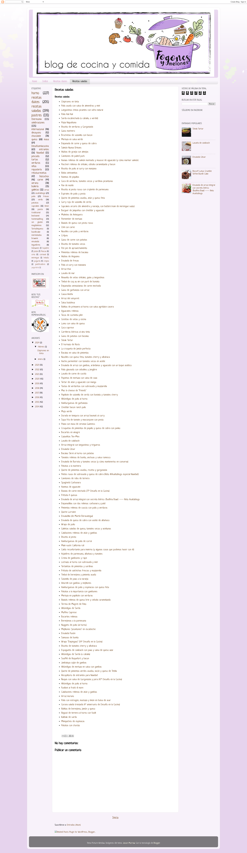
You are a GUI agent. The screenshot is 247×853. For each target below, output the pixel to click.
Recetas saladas (79, 81)
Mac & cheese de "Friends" (73, 390)
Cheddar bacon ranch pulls (73, 407)
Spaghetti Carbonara (71, 482)
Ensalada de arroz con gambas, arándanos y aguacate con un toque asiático (96, 365)
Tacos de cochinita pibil (71, 315)
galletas (35, 189)
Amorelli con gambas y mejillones (76, 583)
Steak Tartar (67, 340)
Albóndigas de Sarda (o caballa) (75, 654)
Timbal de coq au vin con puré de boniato (80, 281)
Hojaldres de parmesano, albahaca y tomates (82, 554)
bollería (35, 186)
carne (40, 179)
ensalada (35, 241)
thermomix (37, 119)
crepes (46, 261)
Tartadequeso (37, 229)
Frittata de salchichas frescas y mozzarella (81, 570)
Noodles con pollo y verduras (75, 231)
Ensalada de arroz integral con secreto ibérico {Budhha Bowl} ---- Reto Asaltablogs (100, 499)
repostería (37, 169)
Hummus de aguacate (70, 487)
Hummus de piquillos (70, 177)
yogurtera (35, 268)
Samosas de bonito (70, 637)
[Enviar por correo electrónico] (63, 736)
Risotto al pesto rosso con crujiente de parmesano (85, 189)
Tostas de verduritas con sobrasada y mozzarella (84, 386)
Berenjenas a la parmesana (73, 621)
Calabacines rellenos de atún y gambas (79, 533)
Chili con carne (68, 227)
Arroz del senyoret (70, 298)
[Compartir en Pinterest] (72, 736)
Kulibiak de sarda (69, 717)
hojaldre (45, 248)
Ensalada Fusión (68, 633)
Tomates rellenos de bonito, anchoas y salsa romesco (86, 457)
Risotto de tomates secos (73, 244)
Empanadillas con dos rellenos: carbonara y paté (83, 503)
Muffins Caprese (69, 612)
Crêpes (64, 235)
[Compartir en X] (68, 736)
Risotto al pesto (68, 537)
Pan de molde (67, 185)
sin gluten (37, 222)
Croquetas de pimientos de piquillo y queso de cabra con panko (90, 428)
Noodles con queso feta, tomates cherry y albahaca (85, 357)
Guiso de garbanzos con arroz (75, 290)
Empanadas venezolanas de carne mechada (81, 286)
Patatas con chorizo (70, 725)
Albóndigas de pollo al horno (74, 399)
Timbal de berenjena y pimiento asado (78, 574)
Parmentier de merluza (71, 219)
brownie (35, 238)
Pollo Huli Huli (67, 114)
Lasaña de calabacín (70, 441)
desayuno (36, 132)
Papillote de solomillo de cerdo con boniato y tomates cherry (89, 395)
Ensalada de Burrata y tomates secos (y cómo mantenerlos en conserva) (94, 461)
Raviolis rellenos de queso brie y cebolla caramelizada (86, 600)
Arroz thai (66, 269)
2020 (37, 379)
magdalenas (37, 225)
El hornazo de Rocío (70, 344)
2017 (37, 393)
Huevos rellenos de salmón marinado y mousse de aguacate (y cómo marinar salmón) (99, 160)
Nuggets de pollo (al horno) (74, 625)
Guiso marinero (68, 131)
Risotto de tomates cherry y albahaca (79, 646)
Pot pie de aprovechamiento (74, 248)
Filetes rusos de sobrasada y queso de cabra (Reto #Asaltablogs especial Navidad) (100, 474)
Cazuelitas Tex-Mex (70, 436)
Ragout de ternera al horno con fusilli (78, 713)
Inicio (115, 818)
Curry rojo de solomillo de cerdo (76, 202)
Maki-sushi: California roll (72, 545)
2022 (37, 369)
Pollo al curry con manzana (73, 265)
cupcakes (35, 206)
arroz (46, 190)
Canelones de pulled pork (73, 156)
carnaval (43, 255)
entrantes (44, 149)
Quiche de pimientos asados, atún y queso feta (83, 198)
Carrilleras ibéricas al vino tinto (75, 332)
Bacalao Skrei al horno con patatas (77, 453)
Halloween (35, 248)
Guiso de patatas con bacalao (75, 336)
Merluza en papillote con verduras (77, 595)
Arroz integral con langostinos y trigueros (80, 445)
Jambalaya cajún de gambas (73, 662)
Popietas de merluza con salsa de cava (79, 378)
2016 (37, 397)
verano (35, 183)
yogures (37, 261)
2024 (37, 342)
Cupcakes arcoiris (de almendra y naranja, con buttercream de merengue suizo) (98, 206)
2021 (37, 374)
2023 (37, 365)
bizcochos (44, 176)
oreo (33, 255)
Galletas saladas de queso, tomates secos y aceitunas (86, 528)
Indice (45, 81)
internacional (38, 129)
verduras (36, 162)
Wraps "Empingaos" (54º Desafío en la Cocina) (81, 641)
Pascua (43, 251)
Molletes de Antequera (71, 214)
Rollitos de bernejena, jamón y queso (78, 709)
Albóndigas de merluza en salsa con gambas (81, 667)
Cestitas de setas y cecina (73, 319)
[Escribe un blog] (65, 736)
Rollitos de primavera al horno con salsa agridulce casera (87, 307)
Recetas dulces (60, 81)
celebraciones (38, 122)
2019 (37, 383)
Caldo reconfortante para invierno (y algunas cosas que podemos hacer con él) (97, 549)
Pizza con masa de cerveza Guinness (78, 424)
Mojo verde (66, 411)
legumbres (36, 245)
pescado (35, 156)
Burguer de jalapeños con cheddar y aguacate (82, 210)
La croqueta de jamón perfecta (75, 348)
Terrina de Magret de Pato (73, 604)
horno (35, 93)
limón (47, 206)
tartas (35, 159)
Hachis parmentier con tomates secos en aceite (83, 361)
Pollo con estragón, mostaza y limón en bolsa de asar (86, 700)
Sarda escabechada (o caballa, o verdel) (79, 118)
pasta (40, 209)
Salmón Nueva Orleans (71, 147)
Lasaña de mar (68, 273)
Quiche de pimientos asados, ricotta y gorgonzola (84, 470)
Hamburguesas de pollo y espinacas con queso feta (85, 587)
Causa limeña (67, 294)
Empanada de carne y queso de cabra (78, 143)
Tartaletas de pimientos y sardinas (77, 566)
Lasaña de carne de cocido (73, 373)
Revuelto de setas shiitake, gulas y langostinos (82, 277)
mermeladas (37, 235)
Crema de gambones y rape (74, 558)
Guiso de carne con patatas (74, 240)
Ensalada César (68, 449)
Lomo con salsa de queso (73, 323)
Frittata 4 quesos (69, 495)
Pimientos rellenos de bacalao (74, 252)
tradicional (36, 212)
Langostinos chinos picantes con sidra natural (82, 110)
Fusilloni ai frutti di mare (72, 688)
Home (34, 81)
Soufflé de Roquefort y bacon (75, 658)
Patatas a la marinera (71, 466)
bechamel (35, 216)
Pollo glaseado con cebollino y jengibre (79, 369)
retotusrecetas (39, 172)
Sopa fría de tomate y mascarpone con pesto (82, 420)
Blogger (157, 843)
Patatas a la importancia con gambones (79, 591)
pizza (36, 251)
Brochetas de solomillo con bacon (76, 135)
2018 (37, 388)
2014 (37, 406)
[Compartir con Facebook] (70, 736)
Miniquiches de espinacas (73, 721)
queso (34, 139)
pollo (33, 196)
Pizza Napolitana (68, 122)
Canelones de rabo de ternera (75, 478)
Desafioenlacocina (40, 146)
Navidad (40, 152)
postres (37, 115)
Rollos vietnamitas (69, 173)
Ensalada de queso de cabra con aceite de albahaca (85, 520)
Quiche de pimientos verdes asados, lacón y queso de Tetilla (89, 671)
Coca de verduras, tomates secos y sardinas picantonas (87, 181)
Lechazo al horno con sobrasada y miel (79, 562)
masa (46, 139)
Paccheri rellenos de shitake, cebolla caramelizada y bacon (88, 164)
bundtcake (36, 232)
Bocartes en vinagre (70, 432)
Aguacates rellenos (70, 311)
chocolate (36, 136)
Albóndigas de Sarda (70, 608)
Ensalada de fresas (70, 260)
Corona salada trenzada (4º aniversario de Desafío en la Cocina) (90, 704)
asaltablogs (40, 193)
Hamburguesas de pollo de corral (76, 541)
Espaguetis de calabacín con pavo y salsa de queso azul (87, 650)
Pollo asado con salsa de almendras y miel (80, 106)
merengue (35, 258)
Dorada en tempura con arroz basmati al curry (83, 415)
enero (40, 359)
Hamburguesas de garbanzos (74, 403)
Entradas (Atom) (74, 825)
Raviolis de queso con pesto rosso (77, 223)
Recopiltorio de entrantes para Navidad (79, 675)
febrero (41, 347)
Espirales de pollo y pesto (73, 194)
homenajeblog (37, 219)
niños (34, 166)
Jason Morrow (129, 843)
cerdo (40, 199)
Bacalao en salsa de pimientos (75, 353)
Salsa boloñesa (68, 302)
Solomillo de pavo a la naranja (74, 579)
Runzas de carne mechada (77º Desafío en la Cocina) (85, 491)
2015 (37, 402)
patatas (35, 203)
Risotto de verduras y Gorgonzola (77, 127)
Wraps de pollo (68, 524)
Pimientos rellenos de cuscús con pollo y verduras (84, 508)
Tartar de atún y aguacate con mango (78, 382)
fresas (46, 196)
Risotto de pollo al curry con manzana (78, 168)
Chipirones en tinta (70, 101)
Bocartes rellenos (69, 616)
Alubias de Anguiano (70, 256)
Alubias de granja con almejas (74, 152)
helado (46, 258)
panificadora (40, 264)
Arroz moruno (67, 696)
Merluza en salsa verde (72, 139)
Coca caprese (67, 327)
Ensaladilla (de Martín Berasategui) (77, 516)
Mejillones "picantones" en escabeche (78, 629)
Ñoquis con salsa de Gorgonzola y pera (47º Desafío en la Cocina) (91, 679)
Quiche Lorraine (68, 512)
